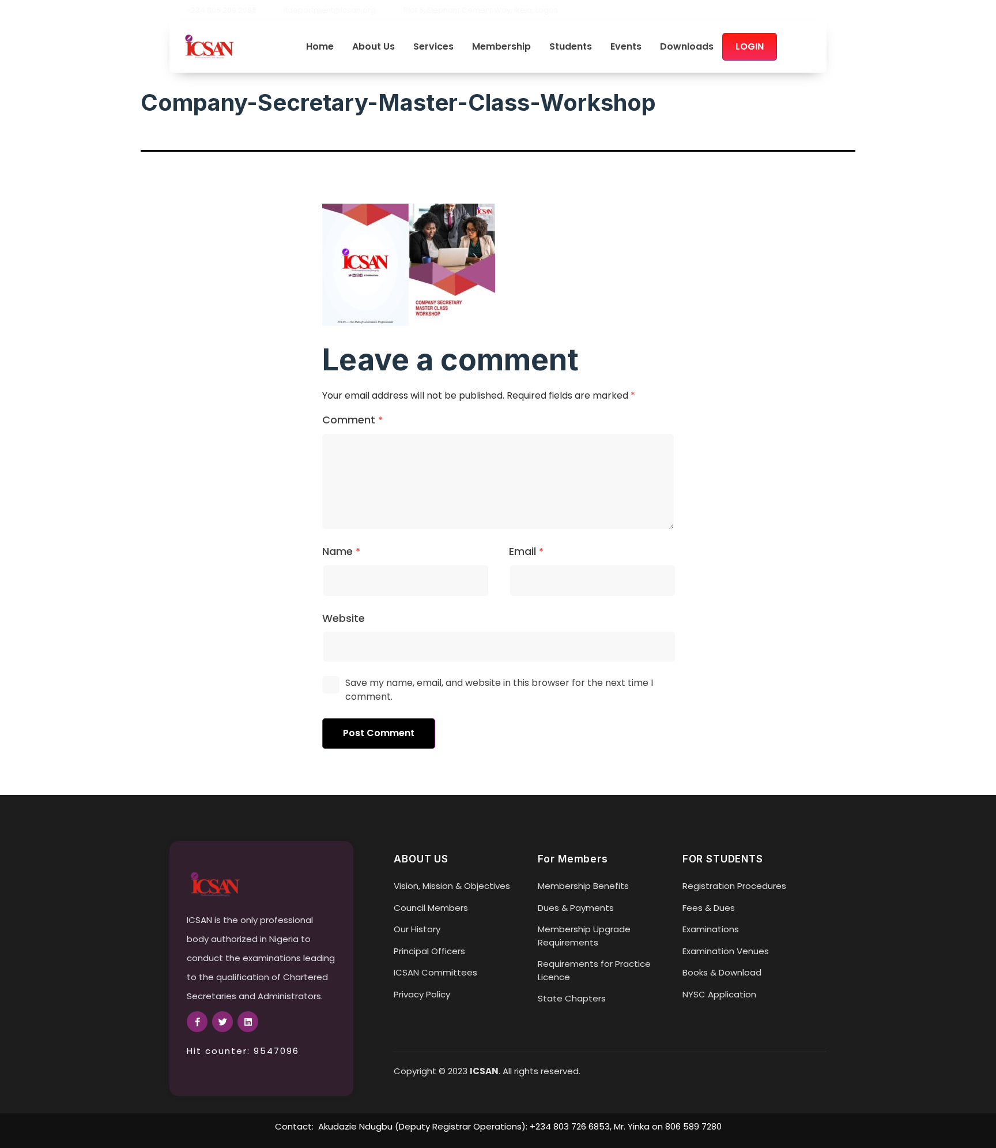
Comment (352, 419)
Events (626, 47)
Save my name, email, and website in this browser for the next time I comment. (499, 689)
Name (341, 551)
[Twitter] (802, 10)
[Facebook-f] (197, 1021)
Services (433, 47)
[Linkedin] (822, 10)
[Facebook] (782, 10)
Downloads (687, 47)
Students (570, 47)
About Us (373, 47)
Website (343, 618)
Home (320, 47)
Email (526, 551)
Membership (501, 47)
